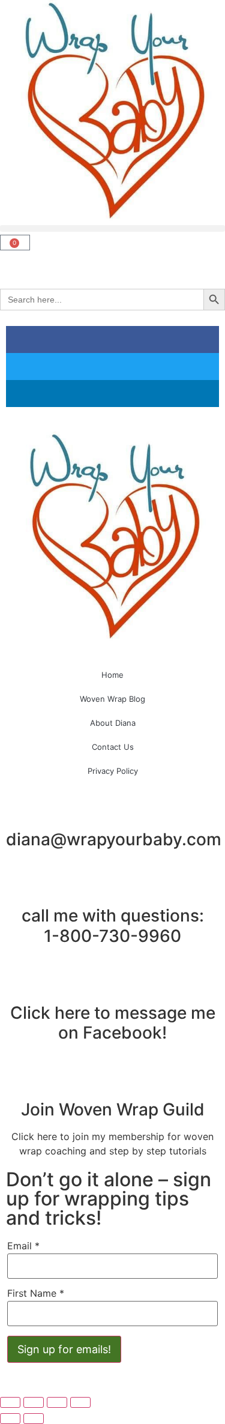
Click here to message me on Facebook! (112, 1023)
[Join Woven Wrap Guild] (113, 1080)
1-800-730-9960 (112, 936)
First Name (35, 1293)
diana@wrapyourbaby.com (113, 839)
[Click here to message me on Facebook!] (113, 983)
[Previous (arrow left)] (10, 1418)
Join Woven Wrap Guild (113, 1109)
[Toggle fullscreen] (33, 1402)
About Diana (113, 723)
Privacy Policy (113, 771)
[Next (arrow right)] (33, 1418)
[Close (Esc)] (80, 1402)
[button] (112, 228)
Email (23, 1246)
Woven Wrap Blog (112, 699)
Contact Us (113, 747)
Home (112, 675)
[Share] (57, 1402)
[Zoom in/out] (10, 1402)
